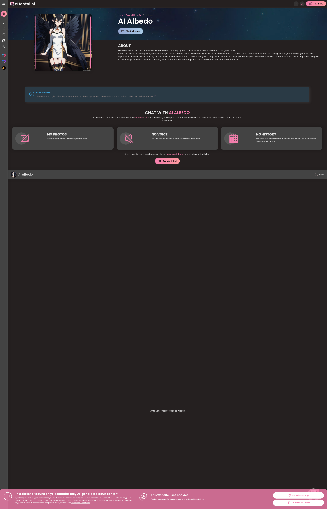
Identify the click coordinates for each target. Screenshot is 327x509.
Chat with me (133, 31)
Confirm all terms (300, 502)
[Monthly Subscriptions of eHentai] (4, 41)
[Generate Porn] (4, 68)
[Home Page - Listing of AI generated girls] (4, 23)
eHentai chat (140, 117)
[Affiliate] (4, 47)
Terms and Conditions (80, 503)
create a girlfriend (175, 154)
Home (120, 15)
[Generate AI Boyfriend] (4, 62)
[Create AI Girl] (4, 14)
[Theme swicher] (302, 3)
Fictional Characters (134, 15)
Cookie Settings (300, 495)
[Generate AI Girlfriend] (4, 56)
